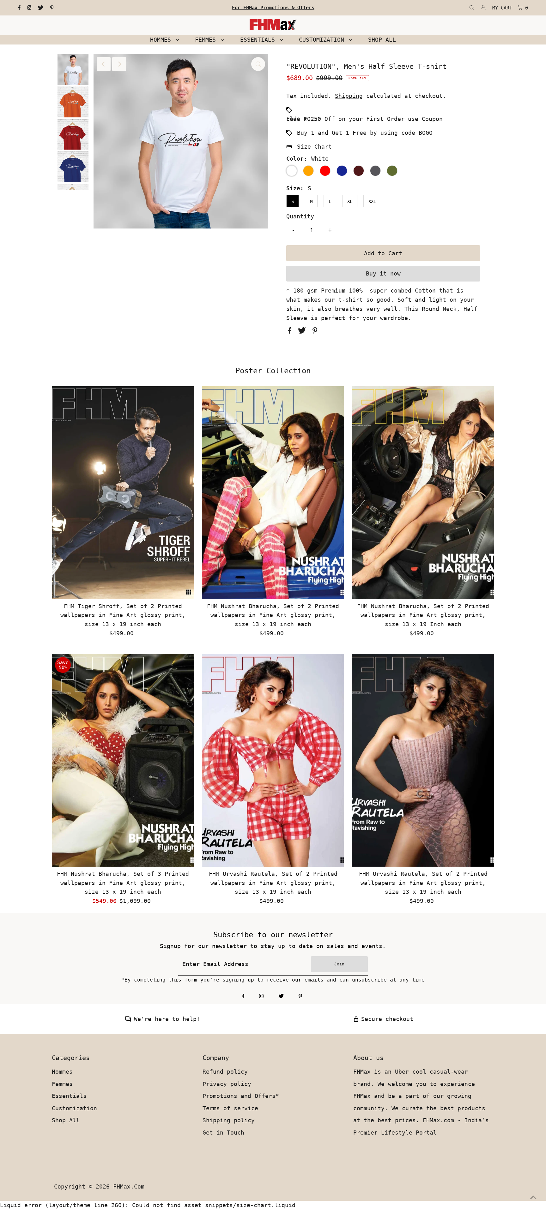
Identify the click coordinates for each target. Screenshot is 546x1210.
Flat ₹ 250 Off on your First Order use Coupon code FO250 (364, 119)
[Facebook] (19, 7)
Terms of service (230, 1108)
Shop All (66, 1120)
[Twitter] (40, 7)
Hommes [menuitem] (162, 39)
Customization (74, 1108)
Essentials (69, 1096)
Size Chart (314, 146)
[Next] (119, 64)
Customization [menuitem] (323, 39)
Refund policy (225, 1071)
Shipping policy (229, 1120)
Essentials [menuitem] (259, 39)
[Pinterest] (52, 7)
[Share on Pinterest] (315, 331)
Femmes (62, 1084)
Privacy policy (227, 1084)
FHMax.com (128, 1186)
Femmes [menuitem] (207, 39)
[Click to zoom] (258, 64)
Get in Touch (223, 1132)
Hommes (62, 1071)
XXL (372, 201)
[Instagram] (29, 7)
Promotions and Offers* (241, 1096)
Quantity (300, 216)
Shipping (349, 95)
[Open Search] (472, 8)
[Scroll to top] (533, 1197)
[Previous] (104, 64)
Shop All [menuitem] (382, 39)
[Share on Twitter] (303, 331)
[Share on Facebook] (291, 331)
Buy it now (383, 273)
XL (349, 201)
